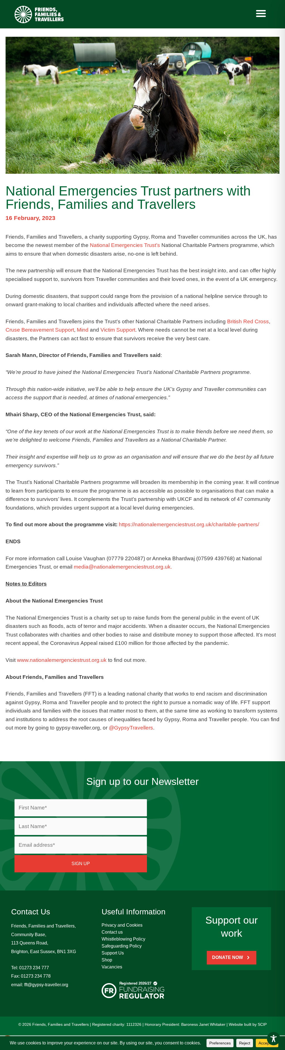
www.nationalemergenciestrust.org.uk (62, 660)
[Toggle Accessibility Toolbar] (273, 1038)
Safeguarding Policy (122, 946)
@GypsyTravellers (131, 728)
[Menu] (261, 13)
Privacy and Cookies (122, 925)
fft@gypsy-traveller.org (46, 984)
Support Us (113, 953)
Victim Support (117, 330)
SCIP (262, 1024)
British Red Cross (248, 321)
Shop (107, 960)
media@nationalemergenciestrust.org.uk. (123, 567)
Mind (83, 330)
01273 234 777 (34, 967)
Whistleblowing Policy (123, 939)
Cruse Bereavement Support (40, 330)
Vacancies (112, 967)
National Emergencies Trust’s (125, 245)
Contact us (112, 932)
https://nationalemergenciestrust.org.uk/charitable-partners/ (189, 524)
